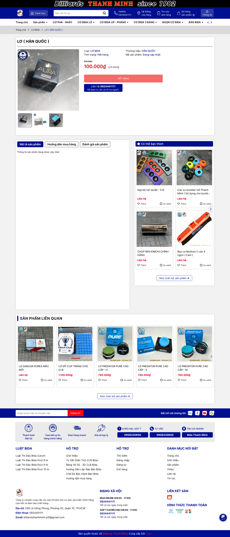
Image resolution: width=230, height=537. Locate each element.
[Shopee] (169, 497)
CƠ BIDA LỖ (85, 22)
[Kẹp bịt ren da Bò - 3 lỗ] (154, 167)
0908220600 (132, 434)
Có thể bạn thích (152, 143)
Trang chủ (22, 22)
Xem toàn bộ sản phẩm (173, 278)
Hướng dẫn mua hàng (79, 478)
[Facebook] (197, 413)
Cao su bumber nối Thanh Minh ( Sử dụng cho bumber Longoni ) (194, 191)
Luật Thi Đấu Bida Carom (30, 455)
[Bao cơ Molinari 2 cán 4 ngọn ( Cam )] (194, 229)
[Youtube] (204, 413)
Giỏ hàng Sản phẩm (187, 13)
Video (170, 469)
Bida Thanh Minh (197, 434)
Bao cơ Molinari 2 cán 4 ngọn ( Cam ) (191, 253)
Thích (143, 203)
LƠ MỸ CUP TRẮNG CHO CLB (73, 368)
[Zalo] (190, 413)
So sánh (167, 203)
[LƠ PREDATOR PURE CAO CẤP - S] (154, 343)
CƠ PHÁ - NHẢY (62, 22)
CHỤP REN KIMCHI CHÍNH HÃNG (153, 253)
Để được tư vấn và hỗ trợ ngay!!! (103, 88)
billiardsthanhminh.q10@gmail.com (44, 517)
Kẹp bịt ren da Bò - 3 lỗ (150, 189)
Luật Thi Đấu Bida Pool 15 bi (32, 469)
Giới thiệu (72, 455)
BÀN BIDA (195, 22)
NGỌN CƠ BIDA (171, 22)
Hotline (125, 13)
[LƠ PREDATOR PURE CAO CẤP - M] (194, 343)
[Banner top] (115, 3)
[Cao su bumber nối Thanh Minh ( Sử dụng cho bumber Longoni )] (194, 167)
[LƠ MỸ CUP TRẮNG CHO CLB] (75, 343)
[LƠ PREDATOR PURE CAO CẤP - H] (115, 343)
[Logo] (19, 13)
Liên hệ (171, 473)
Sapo (149, 533)
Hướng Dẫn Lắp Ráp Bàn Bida (83, 469)
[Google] (211, 413)
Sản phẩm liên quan (41, 318)
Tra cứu (166, 13)
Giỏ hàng (122, 469)
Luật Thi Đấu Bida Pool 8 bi (32, 460)
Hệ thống (146, 13)
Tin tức (171, 478)
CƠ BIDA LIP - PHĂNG (113, 22)
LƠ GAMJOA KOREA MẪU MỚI (34, 368)
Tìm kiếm (122, 455)
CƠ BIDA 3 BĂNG (144, 22)
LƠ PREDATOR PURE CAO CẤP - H (113, 368)
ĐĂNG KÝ (75, 413)
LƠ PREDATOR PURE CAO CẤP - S (153, 368)
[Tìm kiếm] (104, 13)
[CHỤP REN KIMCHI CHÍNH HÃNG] (154, 229)
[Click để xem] (48, 80)
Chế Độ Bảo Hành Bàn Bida (82, 473)
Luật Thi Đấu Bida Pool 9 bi (32, 464)
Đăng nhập (123, 460)
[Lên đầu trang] (223, 509)
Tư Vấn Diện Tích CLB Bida (82, 460)
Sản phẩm (39, 22)
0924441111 (36, 512)
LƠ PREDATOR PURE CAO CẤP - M (193, 368)
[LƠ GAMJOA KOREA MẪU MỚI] (35, 343)
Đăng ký (121, 464)
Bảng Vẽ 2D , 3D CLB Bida (81, 464)
